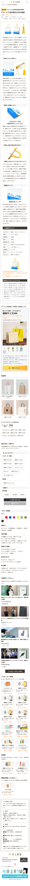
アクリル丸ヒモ (12, 16)
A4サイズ (5, 435)
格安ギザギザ (20, 435)
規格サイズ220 (22, 430)
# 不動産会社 (11, 528)
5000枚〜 (22, 494)
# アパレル (4, 528)
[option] (15, 333)
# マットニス (4, 553)
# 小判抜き (18, 561)
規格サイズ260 (9, 14)
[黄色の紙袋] (18, 517)
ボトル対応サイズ (12, 435)
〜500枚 (6, 16)
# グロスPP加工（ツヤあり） (9, 549)
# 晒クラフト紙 (17, 536)
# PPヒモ (3, 572)
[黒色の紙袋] (2, 521)
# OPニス (20, 551)
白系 (10, 18)
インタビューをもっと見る (15, 671)
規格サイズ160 (14, 430)
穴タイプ (15, 18)
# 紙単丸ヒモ (4, 568)
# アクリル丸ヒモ (22, 568)
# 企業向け (19, 528)
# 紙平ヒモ (10, 572)
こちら (11, 296)
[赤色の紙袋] (6, 517)
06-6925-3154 (7, 861)
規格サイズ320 (22, 432)
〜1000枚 (6, 494)
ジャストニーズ (6, 430)
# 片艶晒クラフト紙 (6, 536)
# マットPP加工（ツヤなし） (9, 551)
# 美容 (25, 528)
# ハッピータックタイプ (7, 561)
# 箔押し (11, 553)
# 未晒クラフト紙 (21, 540)
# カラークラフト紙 (17, 542)
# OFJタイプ (11, 559)
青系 (19, 18)
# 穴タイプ (4, 559)
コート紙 (20, 16)
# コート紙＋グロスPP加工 (8, 538)
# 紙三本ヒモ (12, 568)
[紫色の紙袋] (14, 517)
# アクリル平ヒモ (5, 570)
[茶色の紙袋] (25, 517)
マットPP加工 (5, 18)
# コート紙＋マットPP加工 (8, 540)
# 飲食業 (9, 530)
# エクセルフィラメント (18, 570)
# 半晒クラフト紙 (5, 542)
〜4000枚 (14, 494)
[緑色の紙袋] (21, 517)
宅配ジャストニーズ (9, 483)
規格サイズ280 (14, 432)
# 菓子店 (3, 530)
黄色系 (23, 18)
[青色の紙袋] (10, 517)
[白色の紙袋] (2, 517)
